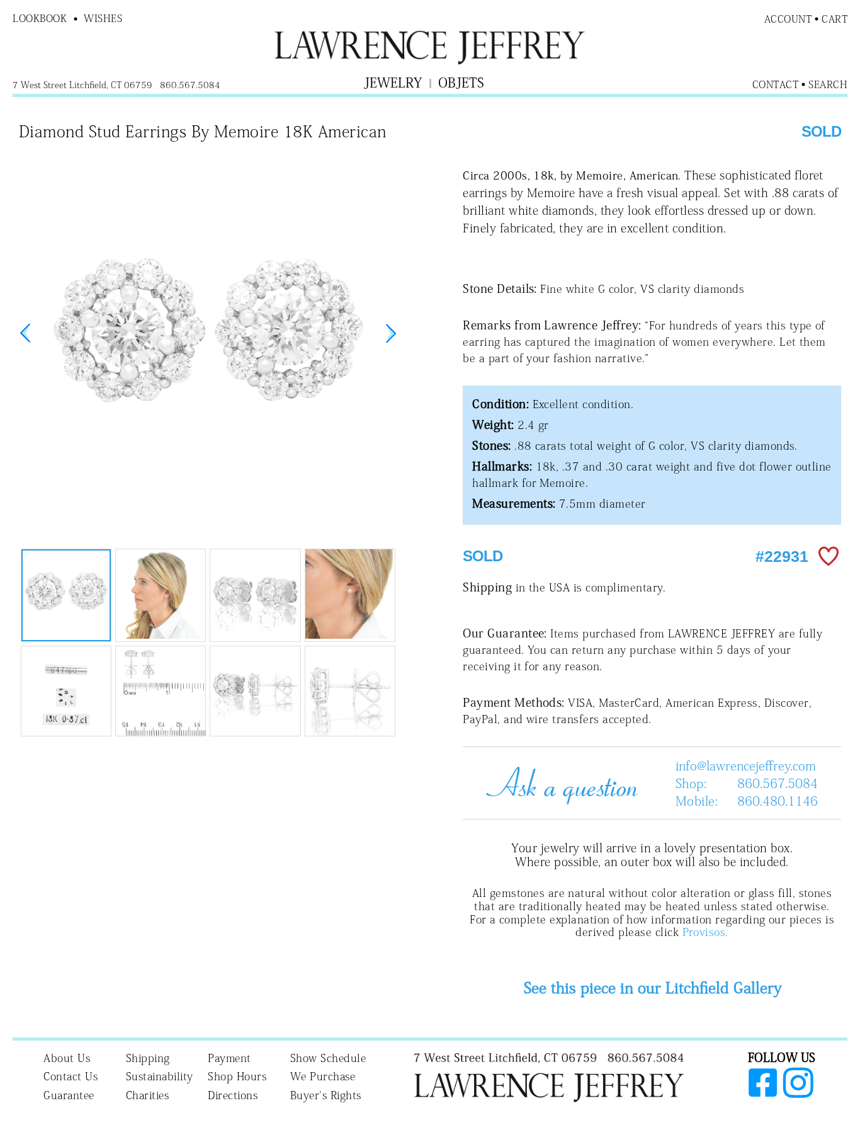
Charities (147, 1095)
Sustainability (159, 1076)
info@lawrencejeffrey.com (746, 765)
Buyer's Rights (325, 1095)
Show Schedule (328, 1058)
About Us (66, 1058)
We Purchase (323, 1076)
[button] (391, 333)
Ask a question (557, 783)
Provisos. (705, 932)
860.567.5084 (777, 783)
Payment (229, 1058)
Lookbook (40, 18)
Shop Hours (237, 1076)
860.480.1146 (777, 800)
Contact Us (70, 1076)
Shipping (148, 1058)
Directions (232, 1095)
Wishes (103, 18)
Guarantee (68, 1095)
